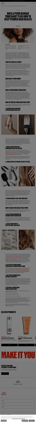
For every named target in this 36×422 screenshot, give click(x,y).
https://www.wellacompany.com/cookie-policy (18, 418)
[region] (18, 418)
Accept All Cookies (25, 420)
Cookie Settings (3, 420)
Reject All (31, 420)
